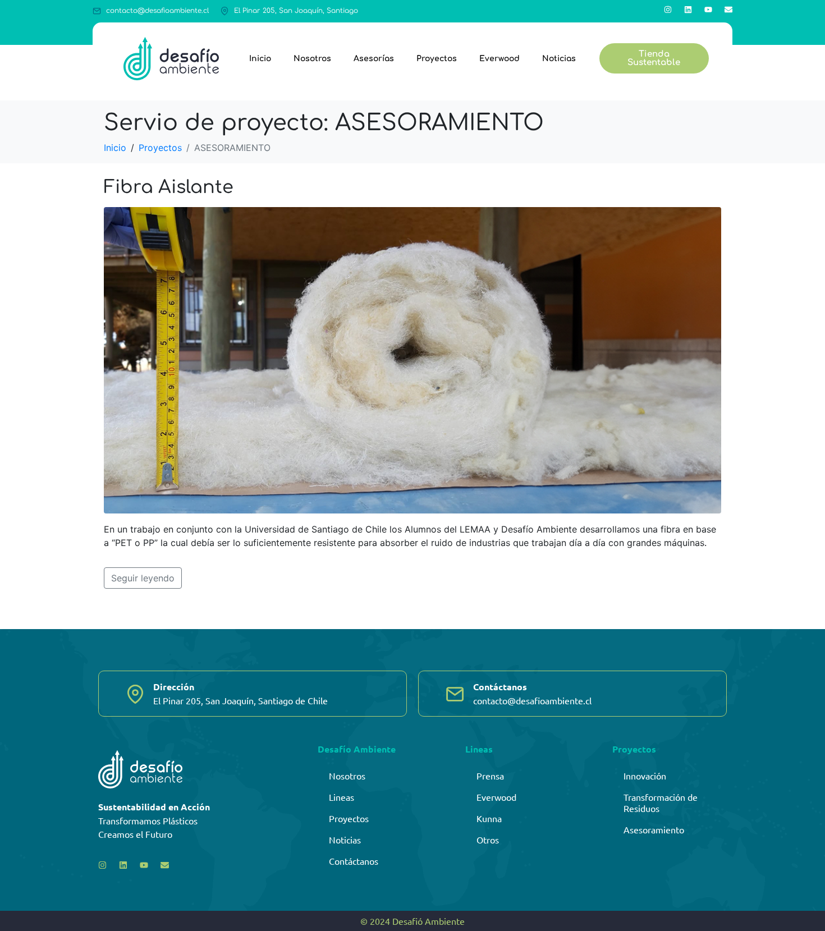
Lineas (341, 796)
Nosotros (312, 58)
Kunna (489, 818)
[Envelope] (728, 9)
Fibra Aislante (168, 187)
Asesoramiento (654, 829)
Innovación (645, 775)
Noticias (559, 58)
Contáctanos (353, 860)
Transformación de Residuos (661, 802)
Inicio (260, 58)
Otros (487, 839)
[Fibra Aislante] (412, 359)
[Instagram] (668, 9)
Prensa (490, 775)
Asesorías (374, 58)
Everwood (499, 58)
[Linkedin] (688, 9)
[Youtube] (708, 9)
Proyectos (436, 58)
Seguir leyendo (143, 578)
